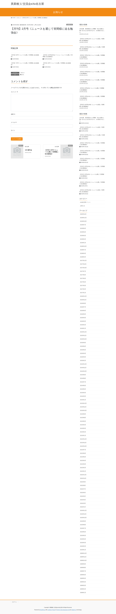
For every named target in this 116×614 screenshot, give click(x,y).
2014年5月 (83, 389)
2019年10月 (83, 221)
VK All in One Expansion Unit (63, 609)
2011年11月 (83, 478)
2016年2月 (83, 324)
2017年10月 (83, 267)
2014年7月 (83, 382)
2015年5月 (83, 349)
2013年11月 (83, 407)
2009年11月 (83, 557)
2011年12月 (83, 474)
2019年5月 (83, 228)
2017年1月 (83, 292)
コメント (14, 92)
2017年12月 (83, 260)
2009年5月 (83, 578)
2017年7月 (83, 271)
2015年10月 (83, 339)
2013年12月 (83, 403)
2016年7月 (83, 307)
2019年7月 (83, 224)
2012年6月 (83, 453)
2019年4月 (83, 232)
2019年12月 (83, 217)
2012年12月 (83, 439)
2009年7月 (83, 571)
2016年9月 (83, 303)
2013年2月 (83, 432)
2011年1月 (83, 507)
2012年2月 (83, 467)
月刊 (23, 74)
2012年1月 (83, 471)
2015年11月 (83, 335)
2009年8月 (83, 567)
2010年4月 (83, 539)
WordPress (42, 609)
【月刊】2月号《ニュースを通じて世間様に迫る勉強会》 (51, 152)
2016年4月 (83, 317)
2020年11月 (83, 214)
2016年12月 (83, 296)
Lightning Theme (51, 609)
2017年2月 (83, 289)
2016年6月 (83, 310)
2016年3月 (83, 321)
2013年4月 (83, 424)
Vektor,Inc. (74, 609)
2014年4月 (83, 392)
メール (14, 122)
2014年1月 (83, 399)
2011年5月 (83, 496)
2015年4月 (83, 353)
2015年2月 (83, 360)
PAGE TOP (111, 594)
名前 (13, 114)
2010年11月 (83, 514)
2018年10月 (83, 246)
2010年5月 (83, 535)
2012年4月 (83, 460)
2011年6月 (83, 492)
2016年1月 (83, 328)
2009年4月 (83, 582)
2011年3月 (83, 503)
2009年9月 (83, 564)
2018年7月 (83, 249)
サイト (13, 130)
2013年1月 (83, 435)
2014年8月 (83, 378)
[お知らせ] (17, 148)
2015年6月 (83, 346)
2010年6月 (83, 531)
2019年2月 (83, 239)
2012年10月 (83, 446)
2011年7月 (83, 489)
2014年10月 (83, 371)
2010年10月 (83, 517)
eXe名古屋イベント (85, 202)
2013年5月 (83, 421)
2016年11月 (83, 299)
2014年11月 (83, 367)
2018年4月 (83, 253)
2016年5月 (83, 314)
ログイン (14, 602)
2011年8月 (83, 485)
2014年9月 (83, 374)
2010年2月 (83, 546)
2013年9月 (83, 414)
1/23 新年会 (28, 150)
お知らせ (69, 24)
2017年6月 (83, 274)
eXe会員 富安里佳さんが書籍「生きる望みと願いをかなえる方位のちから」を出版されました (91, 30)
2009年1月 (83, 592)
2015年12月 (83, 332)
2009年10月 (83, 560)
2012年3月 (83, 464)
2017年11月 (83, 264)
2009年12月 (83, 553)
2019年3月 (83, 235)
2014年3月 (83, 396)
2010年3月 (83, 542)
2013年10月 (83, 410)
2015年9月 (83, 342)
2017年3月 (83, 285)
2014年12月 (83, 364)
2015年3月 (83, 357)
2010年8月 (83, 524)
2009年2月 (83, 589)
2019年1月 (83, 242)
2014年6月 (83, 385)
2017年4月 (83, 282)
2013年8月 (83, 417)
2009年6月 (83, 574)
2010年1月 (83, 549)
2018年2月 (83, 257)
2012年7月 (83, 449)
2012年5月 (83, 457)
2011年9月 (83, 482)
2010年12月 (83, 510)
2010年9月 (83, 521)
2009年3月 (83, 585)
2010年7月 (83, 528)
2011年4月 (83, 499)
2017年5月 (83, 278)
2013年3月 (83, 428)
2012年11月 (83, 442)
